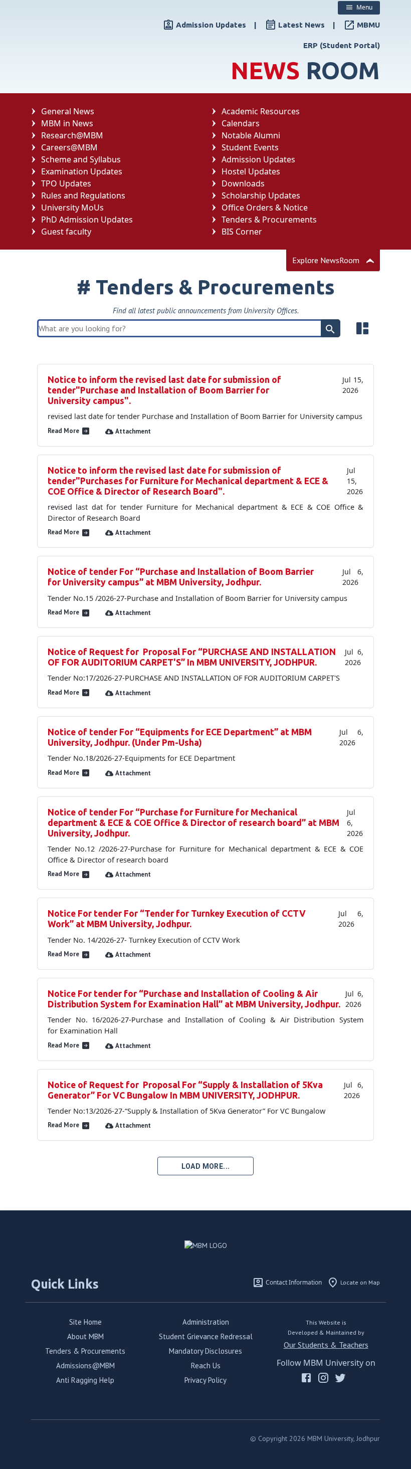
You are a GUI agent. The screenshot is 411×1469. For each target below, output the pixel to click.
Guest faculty (66, 231)
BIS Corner (242, 231)
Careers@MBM (69, 147)
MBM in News (67, 123)
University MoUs (72, 207)
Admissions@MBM (85, 1365)
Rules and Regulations (83, 195)
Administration (205, 1322)
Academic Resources (261, 111)
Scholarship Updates (261, 195)
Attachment (133, 431)
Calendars (241, 123)
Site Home (85, 1322)
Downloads (243, 183)
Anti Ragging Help (85, 1380)
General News (67, 111)
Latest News (301, 25)
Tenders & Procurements (269, 219)
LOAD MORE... (205, 1166)
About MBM (85, 1336)
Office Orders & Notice (265, 207)
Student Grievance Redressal (206, 1336)
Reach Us (206, 1365)
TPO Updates (66, 183)
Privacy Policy (205, 1380)
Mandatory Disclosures (205, 1351)
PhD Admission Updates (87, 219)
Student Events (250, 147)
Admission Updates (258, 159)
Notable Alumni (251, 135)
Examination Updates (81, 171)
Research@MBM (72, 135)
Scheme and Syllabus (81, 159)
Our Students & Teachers (326, 1345)
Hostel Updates (251, 171)
